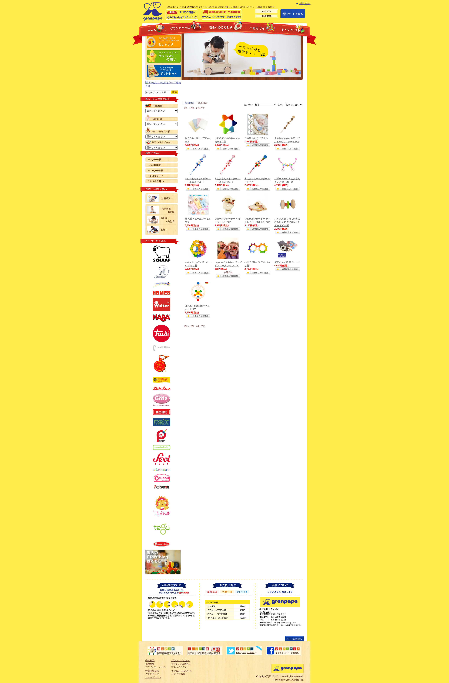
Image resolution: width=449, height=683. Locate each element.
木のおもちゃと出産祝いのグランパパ (152, 10)
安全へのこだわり (224, 26)
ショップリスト (293, 29)
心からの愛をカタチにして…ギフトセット (163, 71)
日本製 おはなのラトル (256, 138)
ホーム (152, 29)
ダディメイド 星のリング (287, 262)
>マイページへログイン (266, 11)
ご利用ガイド (260, 27)
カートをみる (292, 13)
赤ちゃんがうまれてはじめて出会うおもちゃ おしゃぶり (163, 42)
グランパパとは (184, 26)
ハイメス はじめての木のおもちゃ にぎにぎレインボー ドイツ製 (287, 222)
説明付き (189, 103)
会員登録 (266, 16)
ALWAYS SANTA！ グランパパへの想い (163, 56)
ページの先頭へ (294, 638)
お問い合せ (304, 3)
